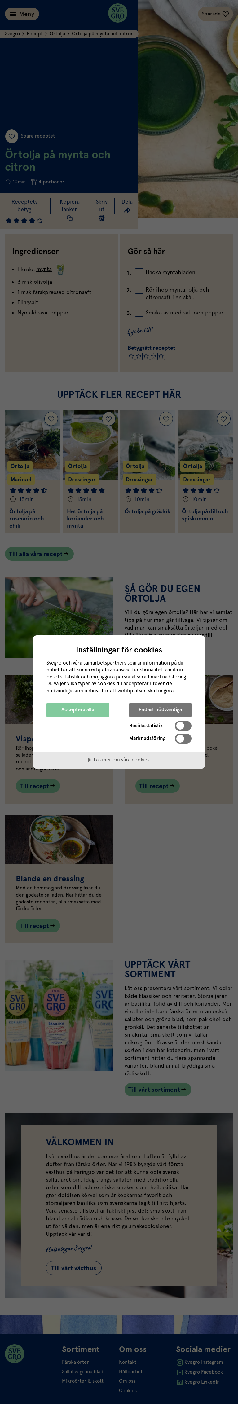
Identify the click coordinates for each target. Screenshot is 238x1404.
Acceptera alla (77, 710)
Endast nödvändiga (160, 710)
